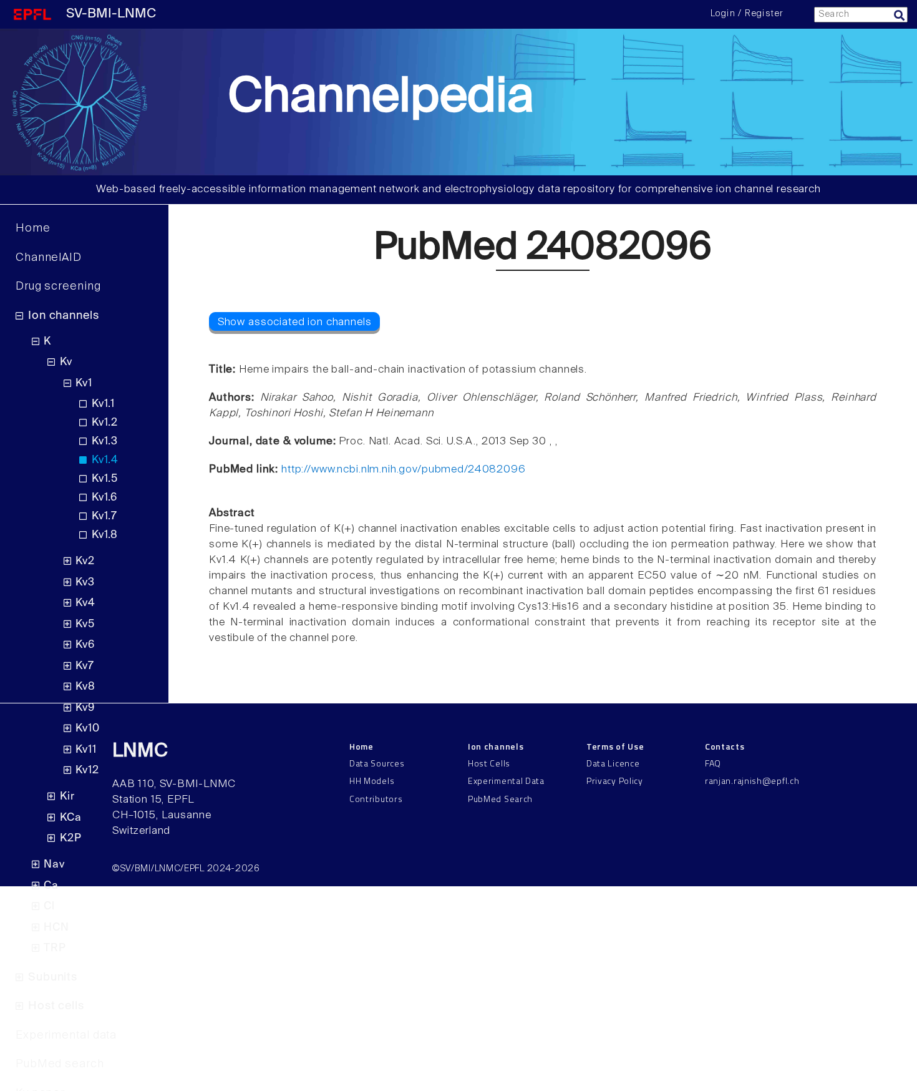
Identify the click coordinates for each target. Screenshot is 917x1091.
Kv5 (85, 624)
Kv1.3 (105, 441)
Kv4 (85, 603)
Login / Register (747, 13)
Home (33, 228)
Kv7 (84, 666)
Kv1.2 (105, 423)
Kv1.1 (103, 404)
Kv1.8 (105, 535)
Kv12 (87, 770)
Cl (49, 906)
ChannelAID (49, 257)
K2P (71, 838)
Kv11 (85, 750)
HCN (56, 927)
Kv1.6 (104, 497)
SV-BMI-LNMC (111, 14)
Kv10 (87, 728)
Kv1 (83, 383)
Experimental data (66, 1035)
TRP (55, 948)
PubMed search (60, 1064)
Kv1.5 (105, 479)
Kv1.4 (105, 460)
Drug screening (58, 286)
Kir (67, 796)
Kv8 (85, 687)
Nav (54, 864)
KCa (71, 818)
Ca (51, 886)
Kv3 (85, 582)
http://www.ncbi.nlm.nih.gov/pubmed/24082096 (403, 469)
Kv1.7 (104, 516)
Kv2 (85, 561)
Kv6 (85, 645)
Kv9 (85, 708)
